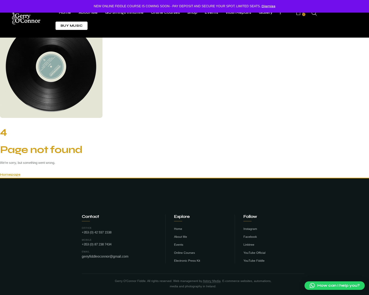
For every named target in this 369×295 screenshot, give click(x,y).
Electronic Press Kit (187, 260)
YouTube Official (254, 252)
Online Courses (184, 252)
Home (178, 228)
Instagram (250, 228)
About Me (180, 236)
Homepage (10, 174)
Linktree (248, 244)
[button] (335, 285)
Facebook (250, 236)
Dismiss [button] (268, 6)
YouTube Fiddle (254, 260)
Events (178, 244)
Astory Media (212, 281)
